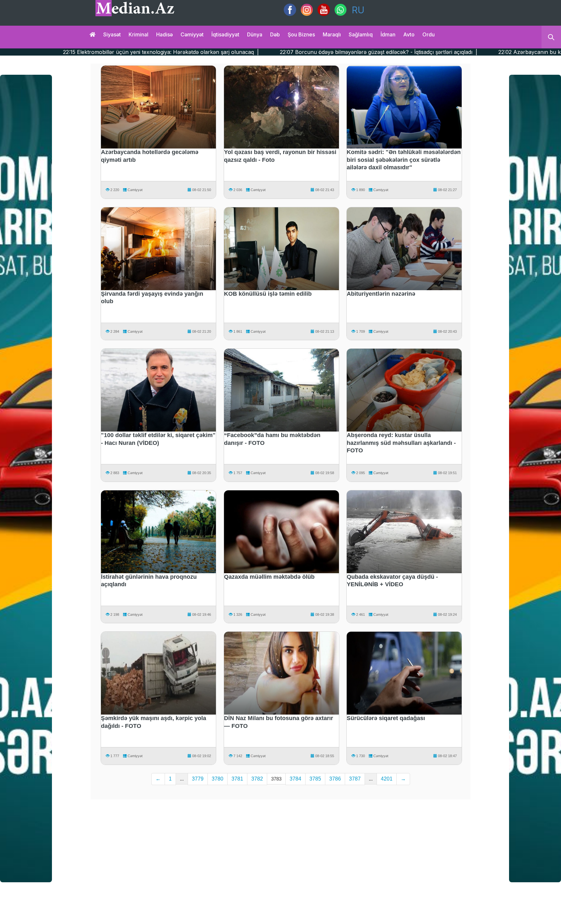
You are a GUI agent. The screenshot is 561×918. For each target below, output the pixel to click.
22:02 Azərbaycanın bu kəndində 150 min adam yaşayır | (481, 52)
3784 (295, 779)
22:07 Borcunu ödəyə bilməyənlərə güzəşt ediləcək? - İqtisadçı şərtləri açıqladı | (290, 52)
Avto (409, 34)
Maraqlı (332, 34)
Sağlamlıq (361, 34)
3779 (198, 779)
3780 (217, 779)
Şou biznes (301, 34)
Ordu (428, 34)
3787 (355, 779)
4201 (387, 779)
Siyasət (112, 34)
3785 (315, 779)
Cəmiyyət (192, 34)
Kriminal (138, 34)
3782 (257, 779)
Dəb (275, 34)
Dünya (254, 34)
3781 (237, 779)
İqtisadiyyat (225, 34)
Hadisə (164, 34)
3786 (335, 779)
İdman (387, 34)
